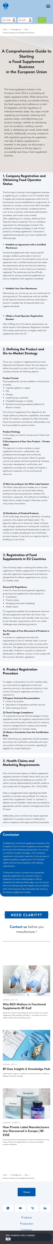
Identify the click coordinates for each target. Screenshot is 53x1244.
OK (8, 1239)
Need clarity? (26, 907)
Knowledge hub (16, 29)
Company (26, 1222)
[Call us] (33, 1200)
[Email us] (20, 1200)
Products (26, 1210)
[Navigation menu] (48, 6)
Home (5, 29)
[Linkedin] (45, 1200)
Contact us (18, 919)
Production (26, 1216)
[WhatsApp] (8, 1200)
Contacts (26, 1228)
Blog (26, 29)
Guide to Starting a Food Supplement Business (18, 33)
